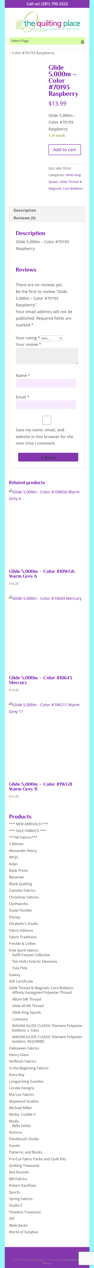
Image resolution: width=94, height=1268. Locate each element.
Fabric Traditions (23, 937)
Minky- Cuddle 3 (22, 1114)
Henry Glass (19, 1054)
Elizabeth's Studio (23, 923)
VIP (11, 1218)
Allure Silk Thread (26, 999)
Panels (14, 1145)
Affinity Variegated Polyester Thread (42, 992)
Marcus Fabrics (21, 1094)
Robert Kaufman (22, 1185)
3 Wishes (16, 843)
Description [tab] (25, 210)
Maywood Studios (24, 1101)
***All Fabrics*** (23, 837)
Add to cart (64, 150)
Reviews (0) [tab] (25, 217)
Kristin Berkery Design (61, 1261)
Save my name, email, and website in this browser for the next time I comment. (44, 436)
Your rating (28, 337)
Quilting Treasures (24, 1165)
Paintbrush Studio (24, 1138)
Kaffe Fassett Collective (31, 954)
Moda (14, 1121)
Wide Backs (18, 1225)
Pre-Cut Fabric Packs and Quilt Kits (37, 1159)
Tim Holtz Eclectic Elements (34, 961)
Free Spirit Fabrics (23, 950)
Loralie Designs (21, 1088)
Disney (14, 917)
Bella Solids (21, 1125)
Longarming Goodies (26, 1081)
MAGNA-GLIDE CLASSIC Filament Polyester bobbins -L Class (47, 1028)
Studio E (16, 1205)
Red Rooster (19, 1172)
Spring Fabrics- (21, 1198)
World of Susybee (23, 1232)
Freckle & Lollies (22, 943)
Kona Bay (16, 1074)
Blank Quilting (20, 883)
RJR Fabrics (18, 1178)
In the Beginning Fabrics (29, 1068)
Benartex (16, 877)
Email (22, 397)
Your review (28, 344)
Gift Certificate (21, 981)
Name (23, 375)
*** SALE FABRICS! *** (27, 830)
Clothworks (18, 903)
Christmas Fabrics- (24, 897)
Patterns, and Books (25, 1152)
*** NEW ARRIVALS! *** (28, 824)
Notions (15, 1132)
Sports (14, 1192)
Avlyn (13, 864)
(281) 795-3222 (54, 3)
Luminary (20, 1019)
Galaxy (14, 974)
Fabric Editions (21, 930)
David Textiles (20, 910)
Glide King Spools (26, 1012)
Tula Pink (19, 968)
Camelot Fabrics (22, 890)
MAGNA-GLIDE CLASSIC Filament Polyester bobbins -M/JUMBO (47, 1039)
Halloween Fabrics (24, 1048)
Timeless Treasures (25, 1212)
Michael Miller (20, 1107)
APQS (13, 857)
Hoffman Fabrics (22, 1061)
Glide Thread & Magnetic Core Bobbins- (41, 987)
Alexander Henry (23, 850)
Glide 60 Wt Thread (28, 1005)
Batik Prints (18, 870)
